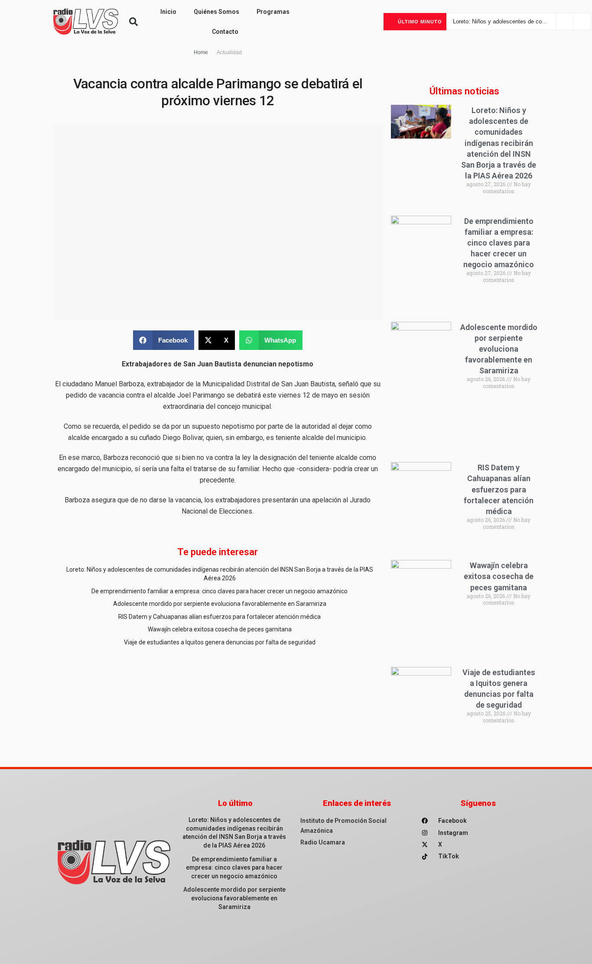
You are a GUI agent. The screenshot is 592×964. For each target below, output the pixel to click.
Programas (273, 11)
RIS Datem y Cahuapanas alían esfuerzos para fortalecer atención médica (219, 616)
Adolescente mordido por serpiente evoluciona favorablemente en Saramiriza (219, 603)
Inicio (168, 11)
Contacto (225, 31)
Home (201, 52)
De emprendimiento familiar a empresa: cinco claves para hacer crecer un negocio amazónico (219, 591)
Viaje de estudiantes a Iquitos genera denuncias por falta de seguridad (220, 642)
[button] (133, 21)
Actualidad (229, 52)
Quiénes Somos (216, 11)
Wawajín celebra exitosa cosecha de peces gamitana (220, 629)
